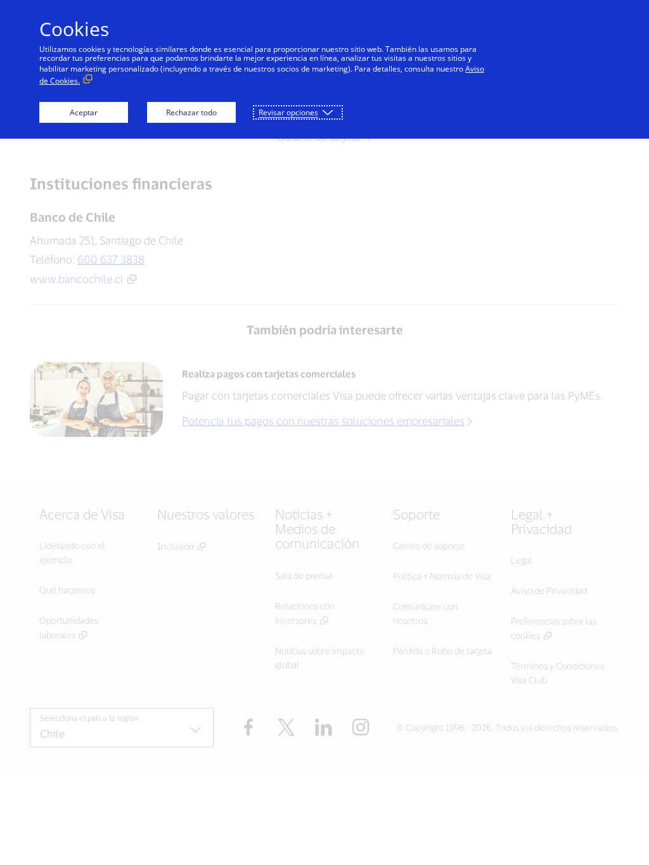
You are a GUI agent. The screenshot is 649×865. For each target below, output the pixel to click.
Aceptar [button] (84, 112)
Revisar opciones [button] (288, 112)
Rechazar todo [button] (191, 112)
